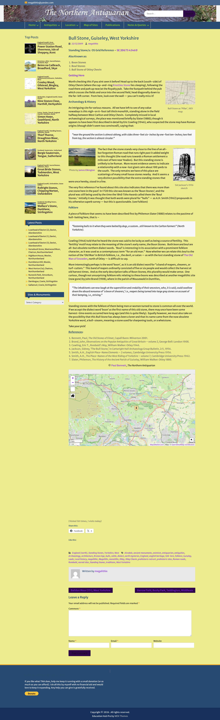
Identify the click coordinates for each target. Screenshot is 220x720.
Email (114, 641)
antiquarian (167, 553)
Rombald (73, 562)
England (144, 556)
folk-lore (169, 556)
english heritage (156, 556)
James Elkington (87, 170)
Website (157, 641)
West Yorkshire (123, 562)
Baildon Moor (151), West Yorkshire (90, 590)
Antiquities (50, 24)
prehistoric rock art (147, 559)
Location (70, 24)
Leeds (71, 559)
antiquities (179, 553)
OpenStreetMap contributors (183, 444)
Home (32, 24)
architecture (87, 556)
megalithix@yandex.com (41, 2)
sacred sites (83, 562)
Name (72, 641)
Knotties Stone (121, 85)
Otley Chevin (131, 559)
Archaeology (74, 556)
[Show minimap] (191, 439)
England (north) (79, 553)
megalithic (93, 559)
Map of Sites (91, 24)
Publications (113, 24)
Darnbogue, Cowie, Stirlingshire (42, 281)
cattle (113, 556)
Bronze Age (99, 556)
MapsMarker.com (157, 444)
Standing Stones (95, 553)
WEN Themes (121, 716)
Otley (122, 559)
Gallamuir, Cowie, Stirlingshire (42, 285)
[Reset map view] (72, 396)
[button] (136, 408)
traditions (110, 562)
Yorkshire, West (111, 553)
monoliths (114, 559)
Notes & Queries (137, 24)
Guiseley (187, 556)
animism (157, 553)
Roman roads (179, 559)
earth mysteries (132, 556)
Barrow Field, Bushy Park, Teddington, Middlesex (165, 590)
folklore (178, 556)
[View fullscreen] (72, 389)
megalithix (93, 43)
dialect (120, 556)
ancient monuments (142, 553)
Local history (81, 559)
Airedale (128, 553)
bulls (108, 556)
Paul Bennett (118, 365)
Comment (74, 608)
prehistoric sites (164, 559)
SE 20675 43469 (127, 50)
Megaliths (103, 559)
